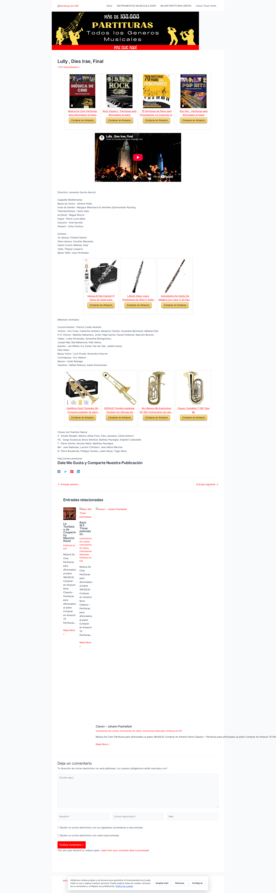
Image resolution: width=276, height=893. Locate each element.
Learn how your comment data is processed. (125, 850)
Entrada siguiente (207, 484)
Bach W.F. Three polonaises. (85, 528)
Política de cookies (124, 886)
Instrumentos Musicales (154, 731)
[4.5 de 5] (79, 126)
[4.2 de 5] (153, 126)
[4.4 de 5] (116, 126)
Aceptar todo (162, 883)
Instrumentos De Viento (131, 731)
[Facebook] (58, 471)
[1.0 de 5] (135, 311)
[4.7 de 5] (190, 126)
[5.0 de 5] (153, 423)
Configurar (197, 883)
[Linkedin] (78, 471)
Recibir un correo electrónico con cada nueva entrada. (89, 835)
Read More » (69, 632)
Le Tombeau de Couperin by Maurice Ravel (69, 532)
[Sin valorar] (171, 311)
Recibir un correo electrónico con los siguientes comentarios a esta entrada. (101, 827)
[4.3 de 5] (97, 311)
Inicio (66, 880)
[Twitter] (65, 471)
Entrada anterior (68, 484)
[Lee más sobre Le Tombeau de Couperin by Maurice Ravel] (69, 513)
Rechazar (179, 883)
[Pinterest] (71, 471)
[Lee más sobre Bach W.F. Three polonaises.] (85, 512)
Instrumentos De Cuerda (107, 731)
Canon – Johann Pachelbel (114, 726)
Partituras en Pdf (174, 731)
